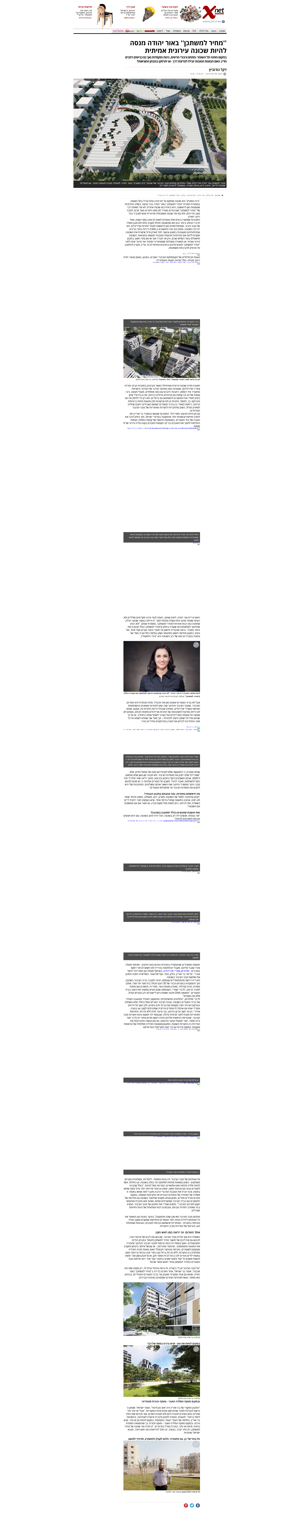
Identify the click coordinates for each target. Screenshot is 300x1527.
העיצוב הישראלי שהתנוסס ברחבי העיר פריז (127, 12)
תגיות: (217, 195)
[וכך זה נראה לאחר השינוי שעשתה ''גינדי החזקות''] (161, 352)
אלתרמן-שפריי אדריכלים (176, 971)
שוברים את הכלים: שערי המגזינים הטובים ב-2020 (169, 12)
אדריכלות (209, 195)
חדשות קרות (85, 7)
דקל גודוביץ (191, 195)
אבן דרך (130, 7)
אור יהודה (201, 195)
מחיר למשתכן (174, 195)
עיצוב (183, 195)
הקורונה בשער (170, 7)
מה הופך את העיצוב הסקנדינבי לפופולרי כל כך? (84, 12)
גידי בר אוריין (163, 195)
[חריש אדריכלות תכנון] (161, 1465)
